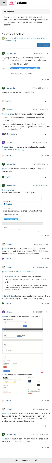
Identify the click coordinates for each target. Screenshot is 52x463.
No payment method (24, 271)
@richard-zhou (8, 114)
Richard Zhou (11, 53)
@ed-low (5, 248)
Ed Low (9, 143)
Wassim (9, 109)
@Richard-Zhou (8, 296)
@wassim (6, 147)
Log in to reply (44, 45)
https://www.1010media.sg (13, 149)
